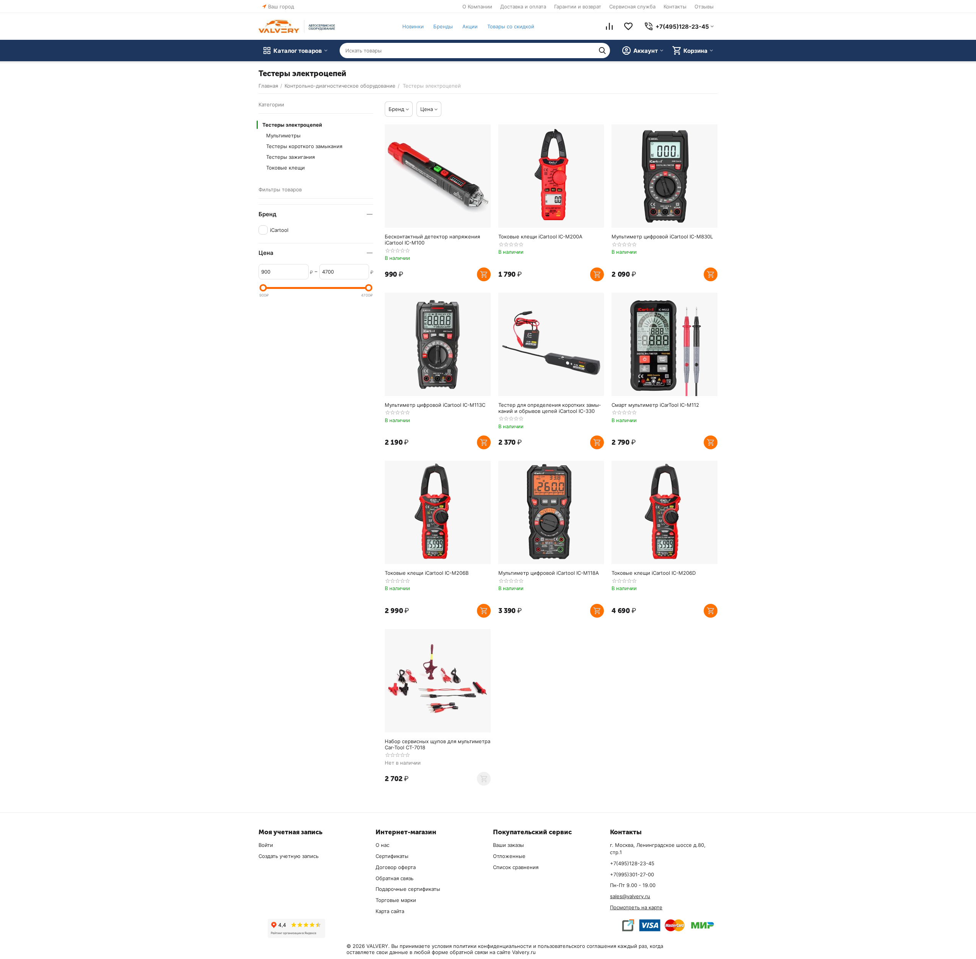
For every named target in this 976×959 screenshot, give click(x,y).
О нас (382, 845)
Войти (266, 845)
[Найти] (602, 50)
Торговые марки (396, 900)
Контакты (675, 6)
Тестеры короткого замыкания (304, 146)
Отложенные (509, 856)
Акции (470, 26)
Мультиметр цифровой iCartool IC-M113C (435, 405)
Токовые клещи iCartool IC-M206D (654, 573)
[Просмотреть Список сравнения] (609, 26)
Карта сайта (390, 911)
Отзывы (704, 6)
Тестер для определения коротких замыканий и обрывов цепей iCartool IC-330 (549, 408)
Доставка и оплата (523, 6)
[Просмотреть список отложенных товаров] (628, 26)
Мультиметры (283, 135)
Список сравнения (515, 867)
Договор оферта (396, 867)
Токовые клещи (285, 168)
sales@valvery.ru (630, 896)
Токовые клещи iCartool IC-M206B (426, 573)
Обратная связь (394, 878)
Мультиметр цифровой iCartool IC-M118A (548, 573)
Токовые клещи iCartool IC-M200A (540, 236)
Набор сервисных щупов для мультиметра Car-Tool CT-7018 (437, 744)
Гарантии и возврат (577, 6)
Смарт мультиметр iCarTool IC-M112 (655, 405)
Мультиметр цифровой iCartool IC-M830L (662, 236)
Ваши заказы (508, 845)
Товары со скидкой (510, 26)
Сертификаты (392, 856)
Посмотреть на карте (636, 907)
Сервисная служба (632, 6)
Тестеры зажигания (290, 157)
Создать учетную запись (289, 856)
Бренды (443, 26)
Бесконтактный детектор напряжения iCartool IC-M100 (432, 239)
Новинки (413, 26)
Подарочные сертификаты (408, 889)
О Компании (477, 6)
